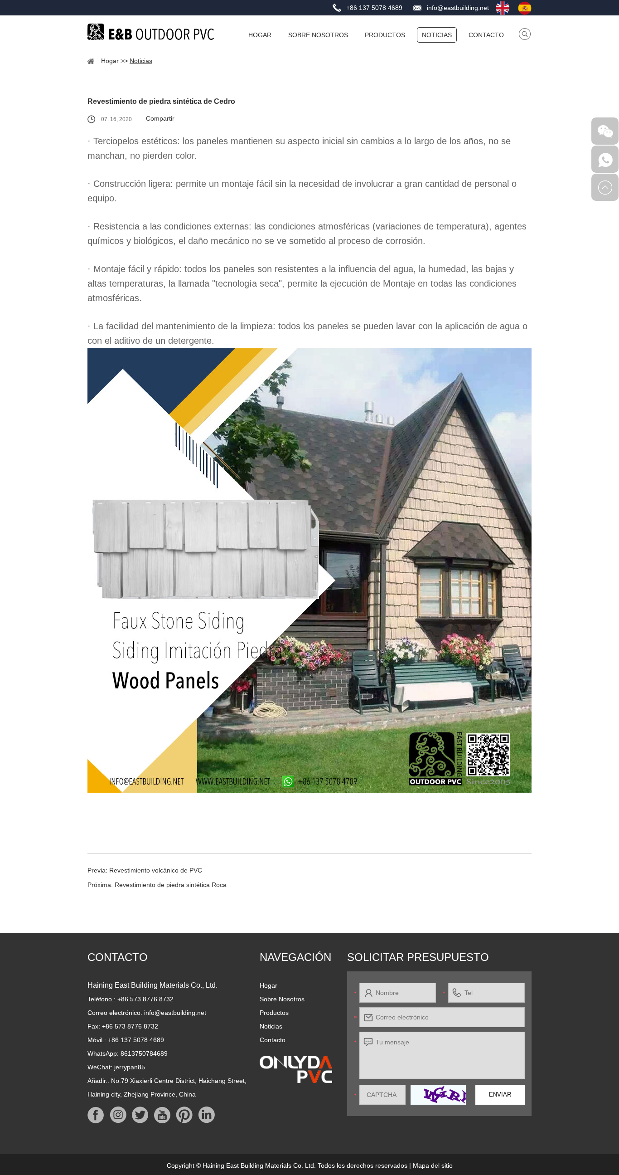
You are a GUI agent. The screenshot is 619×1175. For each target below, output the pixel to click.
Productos (385, 35)
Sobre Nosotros (318, 35)
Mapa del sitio (433, 1165)
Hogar (259, 35)
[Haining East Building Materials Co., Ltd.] (150, 32)
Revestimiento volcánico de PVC (155, 870)
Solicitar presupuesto (418, 957)
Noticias (437, 35)
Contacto (486, 35)
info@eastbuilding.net (458, 7)
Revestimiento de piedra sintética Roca (171, 884)
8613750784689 (144, 1053)
